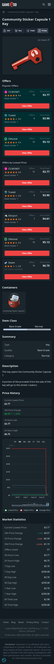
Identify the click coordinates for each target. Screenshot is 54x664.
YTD (38, 442)
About (21, 622)
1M (19, 442)
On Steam (43, 40)
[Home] (3, 12)
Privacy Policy (33, 622)
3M (24, 442)
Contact (45, 622)
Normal (46, 355)
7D (15, 442)
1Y (33, 442)
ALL (43, 442)
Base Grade (44, 350)
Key (48, 344)
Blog (13, 622)
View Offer (27, 106)
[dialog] (3, 660)
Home (6, 622)
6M (29, 442)
